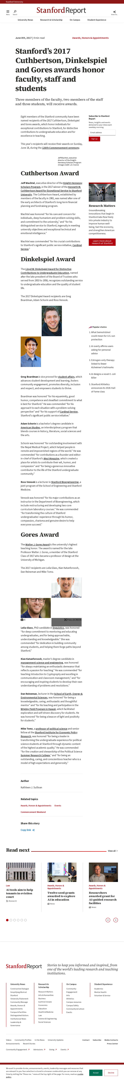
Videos (8, 1040)
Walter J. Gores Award (37, 544)
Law (8, 885)
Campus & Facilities (18, 1012)
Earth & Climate (45, 1002)
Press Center (112, 1043)
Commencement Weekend (33, 812)
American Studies (30, 427)
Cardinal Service (69, 411)
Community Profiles (23, 1040)
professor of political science (51, 729)
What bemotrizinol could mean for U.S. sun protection (103, 336)
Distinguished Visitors (19, 1015)
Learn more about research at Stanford (102, 242)
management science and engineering (42, 662)
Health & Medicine (45, 1012)
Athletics (70, 998)
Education (42, 1008)
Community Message (19, 1002)
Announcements (13, 1043)
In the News (40, 1040)
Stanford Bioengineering (65, 482)
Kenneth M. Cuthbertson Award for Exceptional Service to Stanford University (51, 190)
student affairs (66, 377)
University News (25, 19)
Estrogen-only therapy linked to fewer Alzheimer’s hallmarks (102, 363)
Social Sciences (44, 1022)
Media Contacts (111, 1040)
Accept (96, 1072)
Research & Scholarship (51, 19)
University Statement (19, 998)
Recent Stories (29, 1043)
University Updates (55, 1040)
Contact (85, 1040)
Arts (68, 995)
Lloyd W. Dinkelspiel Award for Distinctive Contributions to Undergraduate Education (46, 271)
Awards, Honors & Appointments (90, 37)
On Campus (75, 19)
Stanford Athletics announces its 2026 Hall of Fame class (103, 388)
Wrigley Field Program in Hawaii (38, 709)
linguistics (58, 628)
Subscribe (97, 1040)
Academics (98, 988)
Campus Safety (72, 1005)
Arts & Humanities (46, 995)
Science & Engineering (47, 1018)
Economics (42, 1005)
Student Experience (96, 19)
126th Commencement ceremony (60, 148)
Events (58, 805)
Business (42, 998)
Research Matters (45, 992)
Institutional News (18, 1019)
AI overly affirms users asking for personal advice (102, 350)
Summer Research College (35, 755)
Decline (111, 1072)
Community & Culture (75, 1009)
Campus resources (73, 1002)
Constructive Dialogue (19, 988)
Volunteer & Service (102, 995)
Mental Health (100, 992)
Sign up (94, 139)
